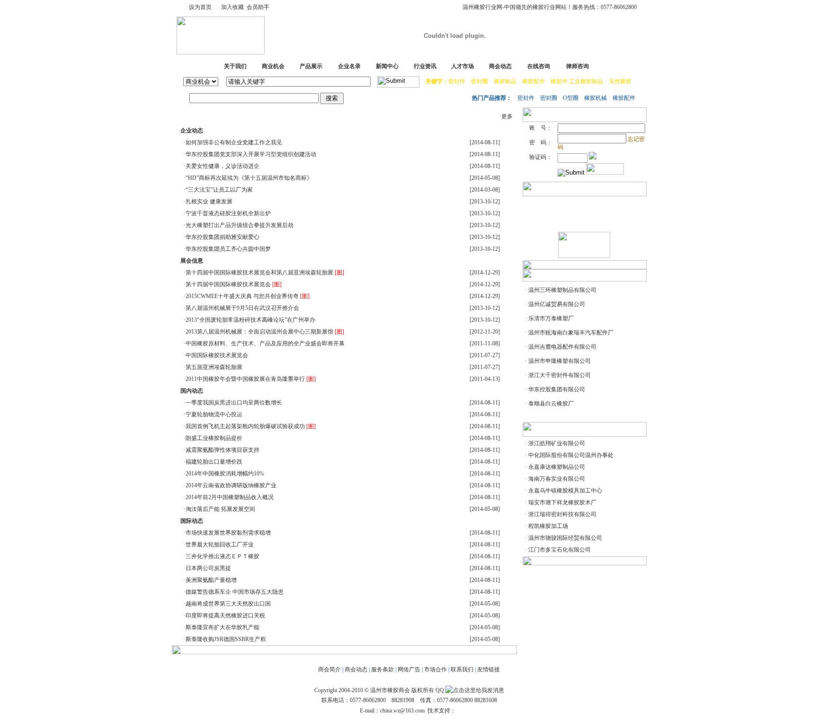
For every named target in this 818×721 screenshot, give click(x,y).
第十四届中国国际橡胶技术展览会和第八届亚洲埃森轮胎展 (259, 272)
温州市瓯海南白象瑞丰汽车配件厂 (571, 332)
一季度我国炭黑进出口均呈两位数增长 (234, 402)
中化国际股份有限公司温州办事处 (571, 455)
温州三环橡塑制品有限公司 (562, 290)
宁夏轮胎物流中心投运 (214, 414)
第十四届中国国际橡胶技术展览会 (228, 284)
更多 (507, 116)
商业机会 (273, 66)
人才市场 (462, 66)
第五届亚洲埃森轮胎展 (214, 367)
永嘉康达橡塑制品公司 (556, 467)
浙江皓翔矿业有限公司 (556, 443)
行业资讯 (425, 66)
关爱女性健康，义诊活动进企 (222, 166)
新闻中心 (387, 66)
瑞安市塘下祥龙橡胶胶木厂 (562, 502)
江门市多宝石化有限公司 (559, 549)
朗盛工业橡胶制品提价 (214, 438)
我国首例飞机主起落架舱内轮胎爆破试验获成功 (245, 426)
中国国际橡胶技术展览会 (217, 355)
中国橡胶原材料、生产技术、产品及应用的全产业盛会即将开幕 (265, 343)
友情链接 (488, 669)
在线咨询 (538, 66)
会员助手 (258, 7)
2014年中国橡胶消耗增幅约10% (225, 473)
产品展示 (311, 66)
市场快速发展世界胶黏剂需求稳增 (228, 532)
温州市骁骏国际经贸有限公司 (565, 538)
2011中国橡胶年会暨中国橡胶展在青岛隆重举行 (245, 379)
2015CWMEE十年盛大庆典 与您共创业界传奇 (242, 296)
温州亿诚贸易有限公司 (556, 304)
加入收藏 (232, 7)
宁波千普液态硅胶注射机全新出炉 (228, 213)
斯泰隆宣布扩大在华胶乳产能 (222, 627)
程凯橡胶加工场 (548, 526)
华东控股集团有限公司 (556, 389)
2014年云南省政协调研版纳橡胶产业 (231, 485)
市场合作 (435, 669)
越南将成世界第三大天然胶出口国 (228, 603)
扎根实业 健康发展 (209, 201)
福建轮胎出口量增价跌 (214, 461)
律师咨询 (577, 66)
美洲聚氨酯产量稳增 (211, 580)
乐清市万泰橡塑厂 (551, 318)
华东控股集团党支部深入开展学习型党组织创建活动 (251, 154)
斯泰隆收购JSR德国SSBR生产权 (226, 639)
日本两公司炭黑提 (208, 568)
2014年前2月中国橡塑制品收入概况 (230, 497)
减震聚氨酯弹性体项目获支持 (222, 450)
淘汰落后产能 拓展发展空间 (220, 509)
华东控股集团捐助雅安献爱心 (222, 237)
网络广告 (409, 669)
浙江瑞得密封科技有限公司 (562, 514)
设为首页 (200, 7)
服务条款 (382, 669)
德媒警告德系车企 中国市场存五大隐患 (235, 592)
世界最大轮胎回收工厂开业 (220, 544)
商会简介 (329, 669)
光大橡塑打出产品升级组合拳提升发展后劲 (239, 225)
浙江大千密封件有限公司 (559, 375)
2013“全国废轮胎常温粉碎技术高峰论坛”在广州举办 (250, 320)
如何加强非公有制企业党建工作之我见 (234, 142)
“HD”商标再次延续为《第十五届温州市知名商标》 (249, 178)
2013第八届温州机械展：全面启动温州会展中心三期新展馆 (259, 331)
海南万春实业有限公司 (556, 478)
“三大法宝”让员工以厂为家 (219, 189)
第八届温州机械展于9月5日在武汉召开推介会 (242, 308)
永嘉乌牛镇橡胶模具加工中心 (565, 490)
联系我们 (462, 669)
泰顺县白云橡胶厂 (551, 403)
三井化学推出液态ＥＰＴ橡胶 (222, 556)
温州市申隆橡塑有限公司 (559, 361)
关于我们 (235, 66)
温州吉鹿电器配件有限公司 (562, 346)
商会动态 (500, 66)
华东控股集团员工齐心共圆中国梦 (228, 249)
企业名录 (349, 66)
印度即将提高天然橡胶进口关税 (225, 615)
